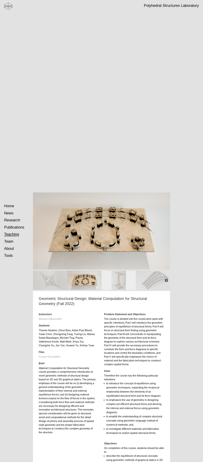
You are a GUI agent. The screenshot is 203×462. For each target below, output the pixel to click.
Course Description (49, 356)
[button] (50, 280)
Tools (8, 255)
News (8, 213)
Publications (14, 227)
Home (9, 206)
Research (12, 220)
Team (8, 241)
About (9, 248)
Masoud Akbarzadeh (50, 319)
